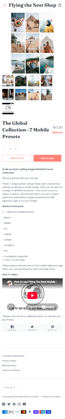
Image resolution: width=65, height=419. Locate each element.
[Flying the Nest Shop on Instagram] (19, 404)
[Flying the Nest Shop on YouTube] (24, 404)
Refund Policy (9, 365)
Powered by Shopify (50, 396)
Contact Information (13, 355)
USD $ (9, 387)
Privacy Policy (9, 360)
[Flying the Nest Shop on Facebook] (3, 404)
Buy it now (47, 158)
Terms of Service (11, 370)
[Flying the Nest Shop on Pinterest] (14, 404)
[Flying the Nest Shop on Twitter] (8, 404)
